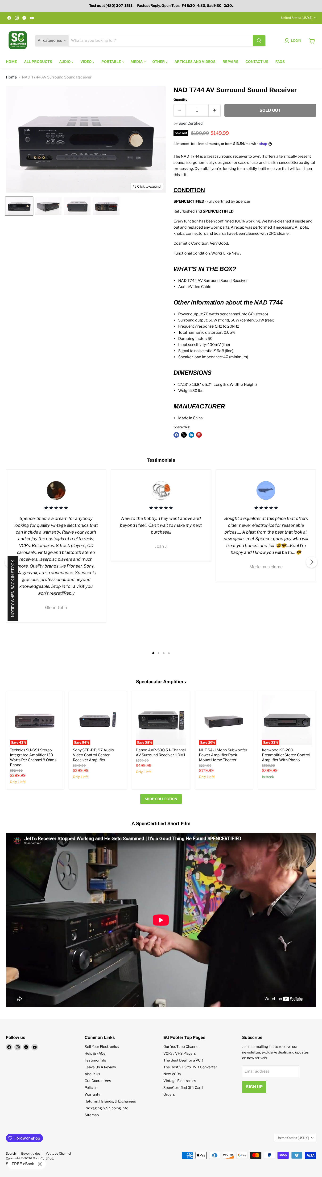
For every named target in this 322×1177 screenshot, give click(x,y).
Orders (169, 1094)
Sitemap (92, 1115)
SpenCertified (190, 123)
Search (11, 1153)
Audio (65, 62)
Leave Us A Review (100, 1067)
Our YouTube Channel (181, 1047)
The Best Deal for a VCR (183, 1060)
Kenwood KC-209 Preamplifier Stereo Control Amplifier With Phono (286, 755)
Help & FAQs (95, 1053)
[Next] (311, 562)
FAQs (280, 62)
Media (137, 62)
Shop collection (161, 799)
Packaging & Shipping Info (106, 1108)
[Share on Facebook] (176, 435)
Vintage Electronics (179, 1081)
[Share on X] (184, 435)
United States (296, 18)
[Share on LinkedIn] (191, 435)
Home (11, 62)
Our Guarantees (98, 1081)
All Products (38, 62)
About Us (92, 1074)
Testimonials (95, 1060)
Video (86, 62)
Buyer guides (31, 1153)
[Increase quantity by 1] (215, 110)
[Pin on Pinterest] (199, 435)
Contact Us (256, 62)
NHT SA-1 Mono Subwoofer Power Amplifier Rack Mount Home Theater (223, 755)
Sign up (254, 1086)
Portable (111, 62)
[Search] (259, 40)
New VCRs (172, 1074)
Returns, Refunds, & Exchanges (110, 1101)
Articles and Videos (194, 62)
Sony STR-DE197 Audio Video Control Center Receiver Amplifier (93, 755)
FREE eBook (23, 1164)
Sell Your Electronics (102, 1047)
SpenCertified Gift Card (183, 1088)
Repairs (230, 62)
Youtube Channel (58, 1153)
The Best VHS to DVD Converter (190, 1067)
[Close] (39, 1164)
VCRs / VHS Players (179, 1053)
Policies (91, 1088)
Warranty (92, 1094)
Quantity (180, 100)
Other (158, 62)
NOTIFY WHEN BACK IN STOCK (13, 588)
